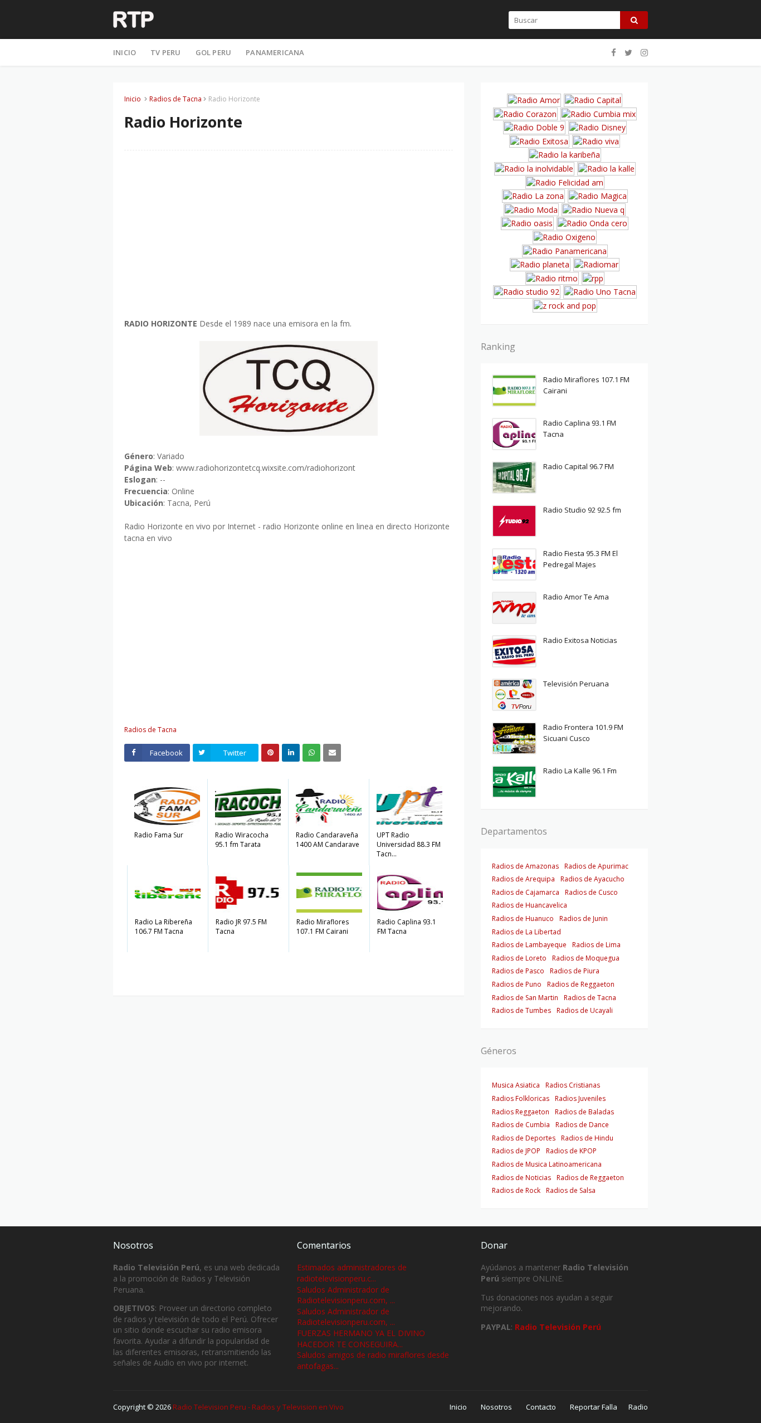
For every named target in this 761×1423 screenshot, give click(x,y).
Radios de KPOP (571, 1151)
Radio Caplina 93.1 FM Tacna (579, 428)
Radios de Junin (583, 918)
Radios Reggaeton (520, 1112)
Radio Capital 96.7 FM (578, 466)
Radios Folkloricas (520, 1098)
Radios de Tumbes (521, 1010)
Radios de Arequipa (523, 879)
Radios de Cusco (591, 892)
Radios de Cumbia (521, 1124)
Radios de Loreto (519, 958)
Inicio (132, 99)
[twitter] (628, 52)
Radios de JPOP (516, 1151)
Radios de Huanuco (523, 918)
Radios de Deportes (523, 1138)
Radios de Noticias (521, 1177)
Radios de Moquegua (585, 958)
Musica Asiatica (516, 1085)
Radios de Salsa (571, 1190)
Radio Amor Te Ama (576, 597)
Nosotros (496, 1407)
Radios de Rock (516, 1190)
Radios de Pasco (518, 971)
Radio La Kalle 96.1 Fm (580, 771)
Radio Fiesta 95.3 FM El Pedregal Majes (580, 558)
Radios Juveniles (580, 1098)
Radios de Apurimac (596, 866)
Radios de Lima (596, 944)
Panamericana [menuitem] (275, 52)
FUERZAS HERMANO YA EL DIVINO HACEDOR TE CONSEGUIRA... (361, 1338)
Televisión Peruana (576, 684)
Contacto (541, 1407)
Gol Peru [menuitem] (214, 52)
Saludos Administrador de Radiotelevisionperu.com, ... (346, 1295)
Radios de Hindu (587, 1138)
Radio (638, 1407)
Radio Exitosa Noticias (580, 640)
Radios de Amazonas (525, 866)
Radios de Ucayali (585, 1010)
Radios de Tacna (175, 99)
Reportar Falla (593, 1407)
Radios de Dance (582, 1124)
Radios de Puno (517, 984)
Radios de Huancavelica (529, 905)
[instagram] (643, 52)
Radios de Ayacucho (592, 879)
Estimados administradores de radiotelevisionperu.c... (352, 1273)
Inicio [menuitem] (124, 52)
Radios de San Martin (525, 997)
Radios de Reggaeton (580, 984)
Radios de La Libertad (526, 932)
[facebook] (613, 52)
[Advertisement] (288, 240)
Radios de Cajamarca (525, 892)
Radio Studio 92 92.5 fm (582, 510)
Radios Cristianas (572, 1085)
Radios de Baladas (584, 1112)
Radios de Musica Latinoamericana (547, 1164)
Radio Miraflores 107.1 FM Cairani (586, 385)
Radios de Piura (574, 971)
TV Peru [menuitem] (165, 52)
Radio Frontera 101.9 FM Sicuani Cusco (583, 732)
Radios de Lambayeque (529, 944)
